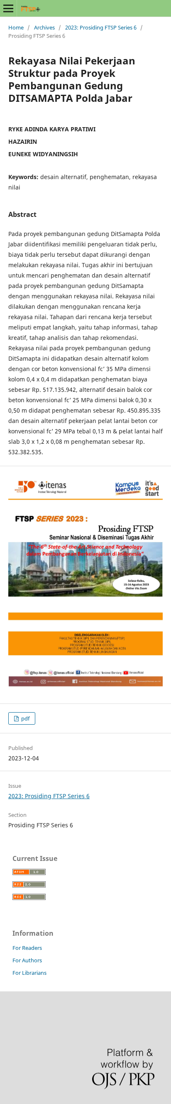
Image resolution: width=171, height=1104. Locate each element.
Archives (44, 27)
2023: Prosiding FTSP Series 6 (101, 27)
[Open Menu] (8, 8)
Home (16, 27)
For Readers (27, 948)
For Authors (27, 960)
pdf (24, 718)
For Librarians (29, 972)
